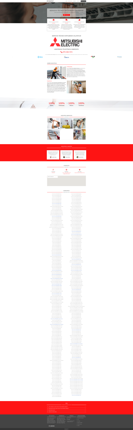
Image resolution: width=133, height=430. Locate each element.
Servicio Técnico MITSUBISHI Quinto (76, 289)
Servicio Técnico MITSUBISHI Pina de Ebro (76, 270)
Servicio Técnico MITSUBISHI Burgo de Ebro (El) (57, 278)
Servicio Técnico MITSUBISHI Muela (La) (76, 234)
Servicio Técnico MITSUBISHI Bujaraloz (57, 274)
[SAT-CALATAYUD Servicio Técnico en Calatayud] (50, 1)
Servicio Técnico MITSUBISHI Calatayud (57, 285)
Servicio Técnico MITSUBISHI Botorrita (57, 270)
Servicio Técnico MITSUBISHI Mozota (76, 231)
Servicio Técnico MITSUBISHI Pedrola (76, 264)
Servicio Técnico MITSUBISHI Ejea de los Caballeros (56, 324)
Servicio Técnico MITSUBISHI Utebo (76, 357)
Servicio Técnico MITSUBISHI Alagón (56, 203)
